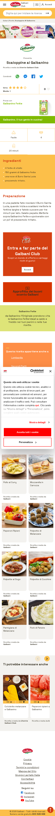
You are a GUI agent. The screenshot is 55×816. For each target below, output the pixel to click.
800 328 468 (38, 814)
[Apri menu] (4, 4)
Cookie (27, 759)
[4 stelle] (21, 87)
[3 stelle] (18, 87)
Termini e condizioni (27, 767)
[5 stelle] (25, 87)
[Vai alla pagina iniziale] (27, 752)
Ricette (12, 21)
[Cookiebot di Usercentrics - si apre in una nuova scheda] (32, 371)
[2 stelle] (14, 87)
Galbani (5, 21)
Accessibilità (27, 782)
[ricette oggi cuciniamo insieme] (27, 32)
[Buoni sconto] (37, 4)
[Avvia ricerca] (46, 13)
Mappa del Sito (27, 771)
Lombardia (17, 357)
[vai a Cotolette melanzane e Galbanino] (15, 687)
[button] (47, 658)
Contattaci (27, 779)
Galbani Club (24, 4)
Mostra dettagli (37, 422)
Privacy (27, 763)
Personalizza (26, 442)
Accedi (27, 269)
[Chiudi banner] (50, 371)
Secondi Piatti (19, 366)
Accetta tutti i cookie (27, 432)
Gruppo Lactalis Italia (27, 775)
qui (37, 405)
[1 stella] (10, 87)
